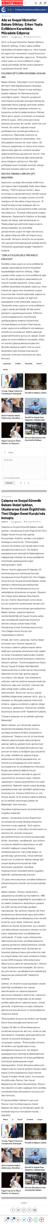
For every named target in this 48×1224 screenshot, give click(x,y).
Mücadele (28, 363)
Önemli (39, 363)
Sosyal (39, 1119)
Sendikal (30, 1119)
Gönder (9, 483)
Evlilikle (18, 363)
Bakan (5, 1119)
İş (12, 1119)
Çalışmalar (7, 363)
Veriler (5, 369)
